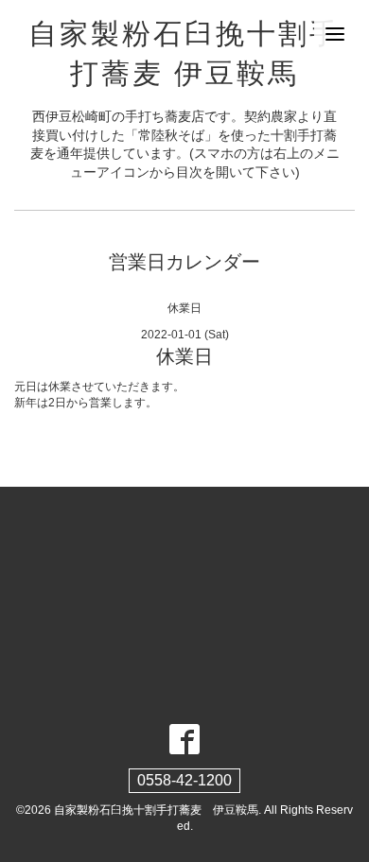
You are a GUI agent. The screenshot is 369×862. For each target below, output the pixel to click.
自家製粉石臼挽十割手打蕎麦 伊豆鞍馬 (156, 810)
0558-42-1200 (184, 780)
